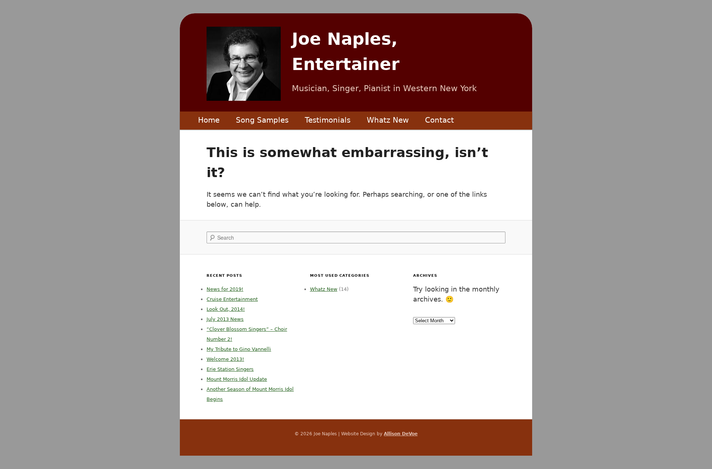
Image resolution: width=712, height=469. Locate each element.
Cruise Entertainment (232, 299)
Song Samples (262, 120)
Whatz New (388, 120)
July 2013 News (225, 319)
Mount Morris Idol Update (237, 379)
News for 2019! (225, 289)
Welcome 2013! (225, 359)
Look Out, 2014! (226, 309)
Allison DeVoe (401, 433)
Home (209, 120)
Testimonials (327, 120)
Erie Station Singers (230, 369)
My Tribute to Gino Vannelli (239, 349)
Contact (439, 120)
